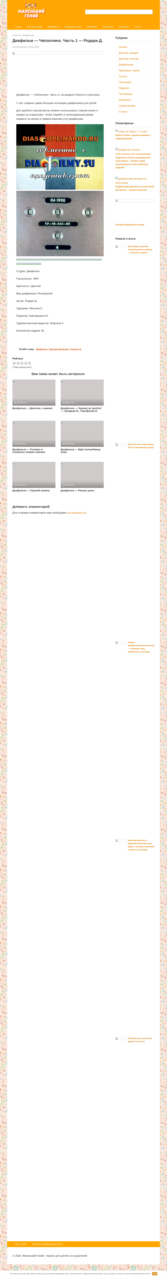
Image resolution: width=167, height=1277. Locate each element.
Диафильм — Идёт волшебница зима (80, 450)
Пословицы (108, 27)
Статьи (137, 27)
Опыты (123, 76)
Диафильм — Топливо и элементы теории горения (28, 450)
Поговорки (92, 27)
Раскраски (124, 27)
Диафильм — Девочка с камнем (32, 408)
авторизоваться (77, 512)
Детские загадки (34, 27)
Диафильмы (53, 27)
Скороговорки (127, 105)
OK (154, 1274)
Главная (16, 35)
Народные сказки (73, 27)
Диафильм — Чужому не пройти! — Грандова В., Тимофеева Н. (81, 409)
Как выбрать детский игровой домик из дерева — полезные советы (140, 249)
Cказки (18, 27)
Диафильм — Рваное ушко (77, 490)
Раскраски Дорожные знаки (129, 225)
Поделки (124, 88)
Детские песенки (129, 58)
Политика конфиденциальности (47, 1244)
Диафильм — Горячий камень (31, 490)
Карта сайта (21, 1244)
